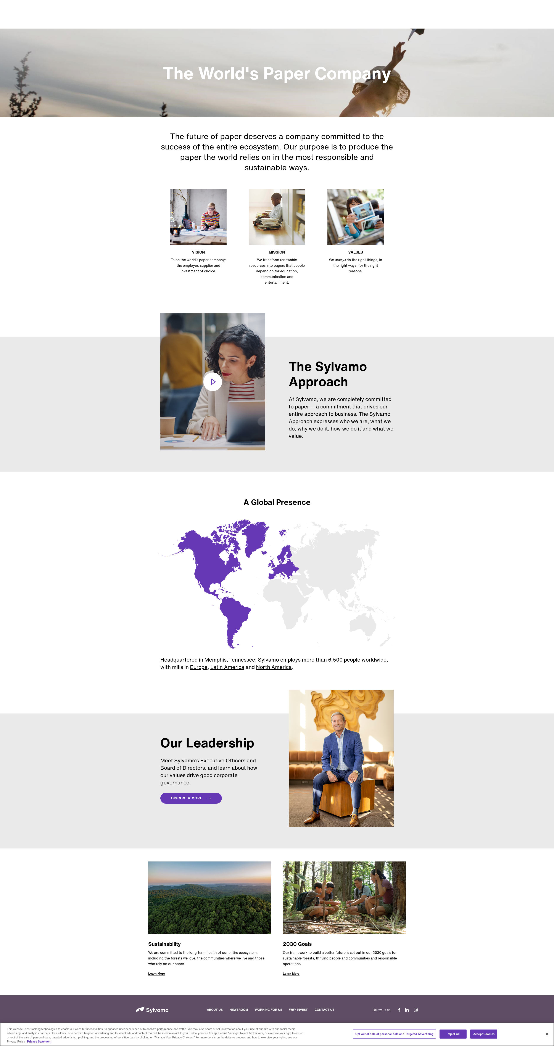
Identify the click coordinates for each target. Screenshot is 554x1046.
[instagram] (415, 1010)
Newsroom (239, 1009)
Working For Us (268, 1009)
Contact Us (324, 1009)
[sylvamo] (152, 1010)
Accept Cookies (483, 1034)
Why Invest (298, 1009)
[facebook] (399, 1010)
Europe (199, 667)
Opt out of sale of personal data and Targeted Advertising (394, 1034)
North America (274, 667)
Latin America (227, 667)
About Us (215, 1009)
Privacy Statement (39, 1041)
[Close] (547, 1034)
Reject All (453, 1034)
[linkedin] (407, 1010)
